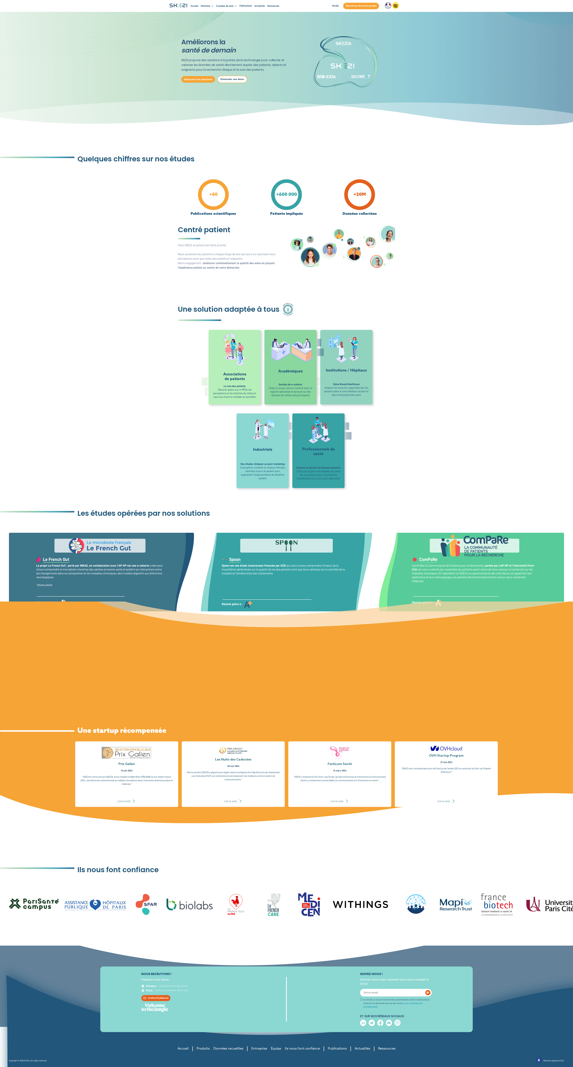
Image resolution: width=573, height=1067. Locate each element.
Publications (337, 1048)
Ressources (387, 1048)
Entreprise (259, 1048)
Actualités (362, 1048)
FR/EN (335, 6)
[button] (208, 6)
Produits (203, 1048)
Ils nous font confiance (302, 1048)
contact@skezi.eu (158, 998)
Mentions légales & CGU (553, 1061)
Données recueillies (228, 1048)
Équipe (276, 1048)
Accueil (194, 6)
